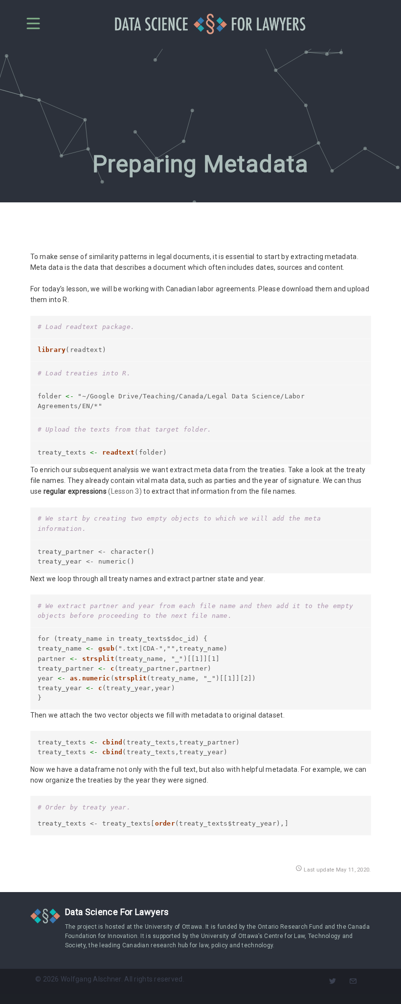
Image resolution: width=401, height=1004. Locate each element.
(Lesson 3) (125, 491)
